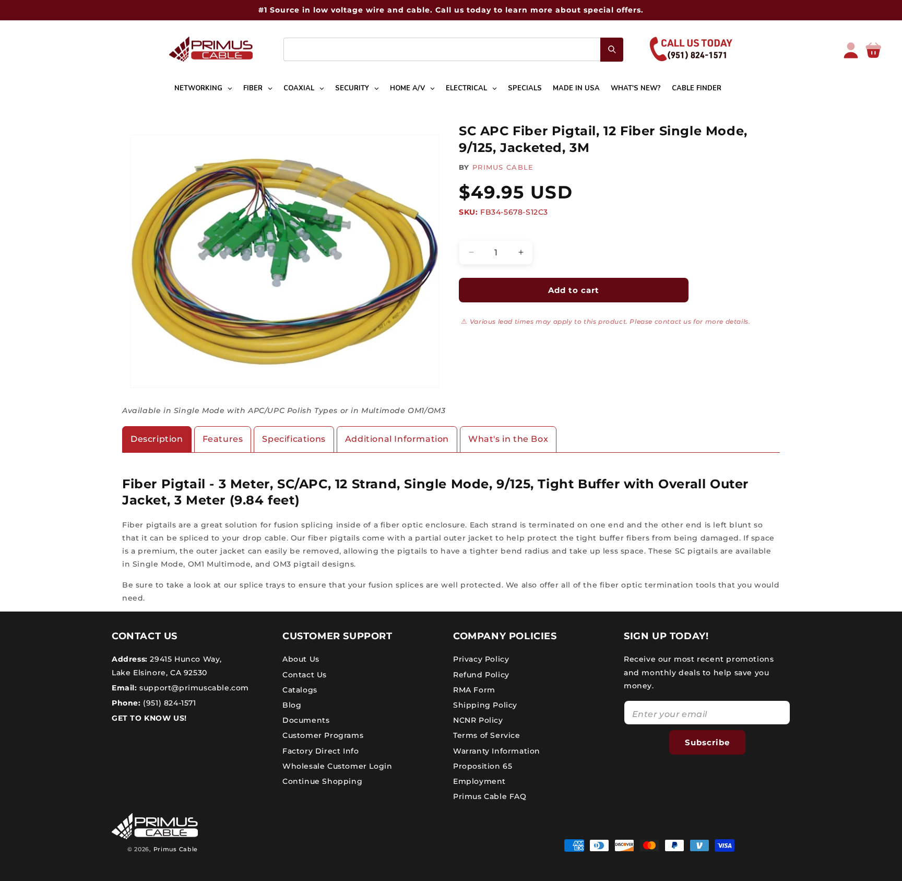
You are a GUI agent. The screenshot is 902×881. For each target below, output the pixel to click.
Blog (291, 705)
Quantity (475, 231)
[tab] (157, 439)
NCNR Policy (478, 720)
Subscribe (707, 742)
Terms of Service (486, 735)
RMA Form (474, 690)
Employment (479, 781)
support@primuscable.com (193, 687)
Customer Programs (322, 735)
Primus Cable (175, 849)
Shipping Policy (485, 705)
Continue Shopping (322, 781)
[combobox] (453, 49)
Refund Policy (481, 674)
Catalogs (299, 690)
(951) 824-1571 (168, 703)
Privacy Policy (481, 659)
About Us (300, 659)
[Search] (611, 50)
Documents (305, 720)
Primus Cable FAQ (490, 796)
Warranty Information (496, 751)
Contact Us (304, 674)
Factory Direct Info (320, 751)
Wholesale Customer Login (337, 766)
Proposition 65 (482, 766)
